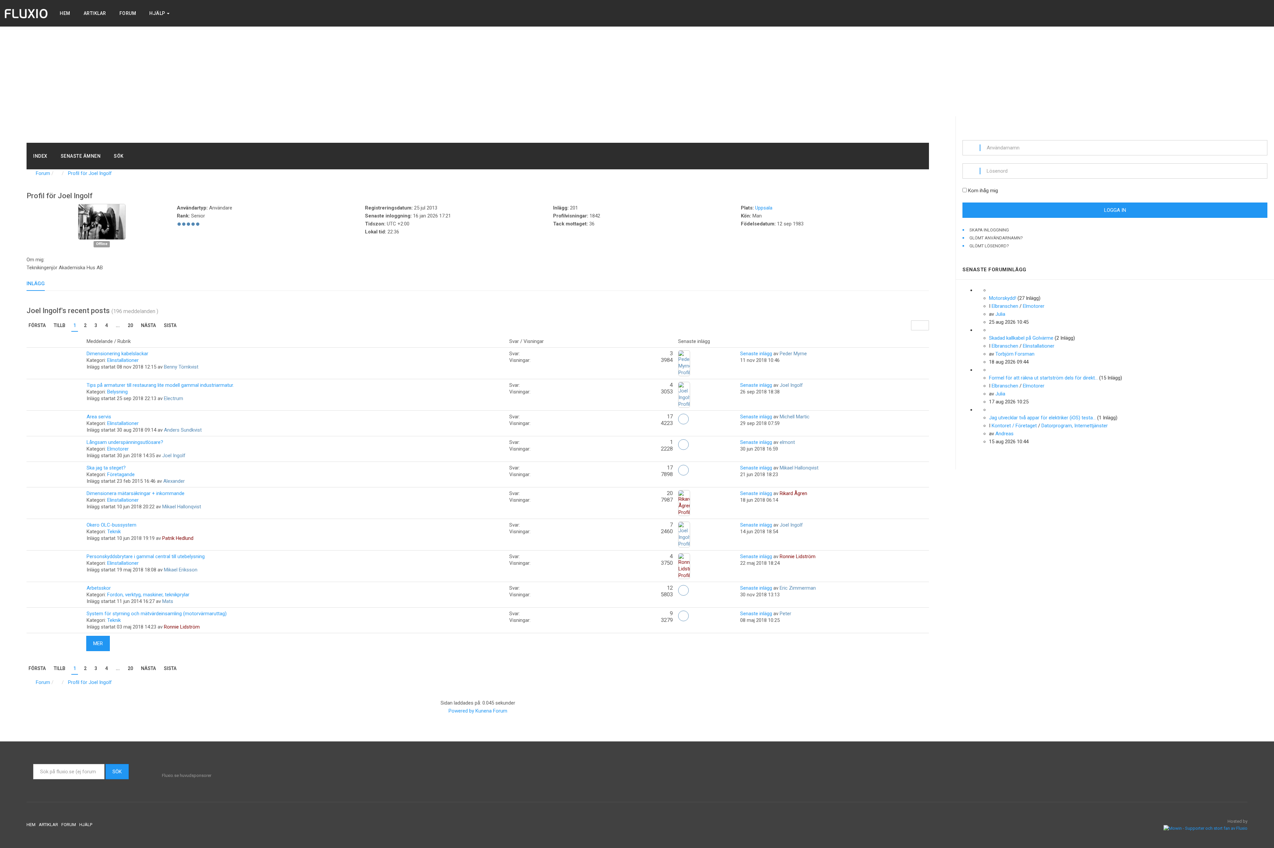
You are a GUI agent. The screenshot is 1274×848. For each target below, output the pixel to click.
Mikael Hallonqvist (799, 468)
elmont (787, 442)
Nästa (148, 325)
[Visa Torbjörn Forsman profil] (991, 330)
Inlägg (36, 284)
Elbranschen (1005, 306)
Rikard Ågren (793, 493)
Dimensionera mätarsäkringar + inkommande (135, 493)
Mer (98, 643)
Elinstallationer (123, 360)
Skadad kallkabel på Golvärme (1021, 338)
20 (130, 325)
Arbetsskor (99, 588)
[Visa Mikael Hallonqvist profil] (684, 503)
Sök (119, 156)
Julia (1000, 314)
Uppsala (763, 208)
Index (40, 156)
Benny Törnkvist (181, 367)
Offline (101, 244)
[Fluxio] (26, 13)
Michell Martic (795, 417)
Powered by (461, 711)
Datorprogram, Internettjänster (1074, 426)
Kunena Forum (491, 711)
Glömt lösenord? (989, 245)
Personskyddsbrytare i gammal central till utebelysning (146, 556)
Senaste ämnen (81, 156)
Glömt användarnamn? (996, 237)
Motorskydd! (1002, 298)
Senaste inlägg (756, 354)
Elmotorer (118, 449)
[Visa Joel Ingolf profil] (102, 221)
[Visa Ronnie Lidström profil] (683, 617)
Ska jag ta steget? (106, 468)
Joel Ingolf (791, 385)
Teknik (114, 532)
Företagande (121, 474)
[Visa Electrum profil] (684, 394)
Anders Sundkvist (183, 430)
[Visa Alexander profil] (683, 471)
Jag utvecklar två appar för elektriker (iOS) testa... (1042, 418)
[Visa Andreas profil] (991, 410)
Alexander (174, 481)
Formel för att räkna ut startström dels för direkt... (1043, 378)
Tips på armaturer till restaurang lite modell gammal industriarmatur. (160, 385)
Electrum (173, 398)
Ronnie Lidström (797, 556)
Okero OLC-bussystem (111, 525)
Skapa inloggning (989, 229)
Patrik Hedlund (177, 538)
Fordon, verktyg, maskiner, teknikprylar (148, 595)
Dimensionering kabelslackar (117, 354)
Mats (167, 601)
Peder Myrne (793, 354)
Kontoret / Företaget (1014, 426)
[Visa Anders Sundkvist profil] (683, 420)
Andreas (1004, 434)
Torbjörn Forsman (1014, 354)
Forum (127, 13)
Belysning (117, 392)
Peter (785, 614)
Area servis (99, 417)
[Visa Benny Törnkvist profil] (684, 363)
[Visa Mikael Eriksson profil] (684, 566)
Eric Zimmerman (798, 588)
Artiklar (95, 13)
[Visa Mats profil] (683, 591)
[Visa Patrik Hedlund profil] (684, 534)
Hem (65, 13)
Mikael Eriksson (180, 570)
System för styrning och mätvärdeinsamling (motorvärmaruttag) (157, 614)
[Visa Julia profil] (991, 290)
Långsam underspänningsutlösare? (125, 442)
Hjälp (157, 13)
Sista (170, 325)
